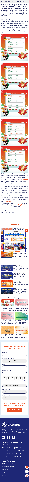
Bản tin (13, 1)
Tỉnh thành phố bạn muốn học (11, 383)
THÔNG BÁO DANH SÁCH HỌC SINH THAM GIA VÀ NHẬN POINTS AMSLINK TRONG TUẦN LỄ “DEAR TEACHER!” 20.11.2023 (21, 308)
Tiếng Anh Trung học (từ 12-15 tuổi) (13, 451)
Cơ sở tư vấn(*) (6, 395)
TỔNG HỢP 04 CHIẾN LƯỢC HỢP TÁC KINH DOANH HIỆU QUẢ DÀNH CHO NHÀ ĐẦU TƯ (20, 276)
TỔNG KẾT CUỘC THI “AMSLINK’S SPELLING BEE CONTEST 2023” (21, 336)
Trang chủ (3, 1)
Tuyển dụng (6, 472)
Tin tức (9, 1)
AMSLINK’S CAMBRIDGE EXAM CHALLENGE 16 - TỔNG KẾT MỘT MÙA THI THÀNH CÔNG (20, 255)
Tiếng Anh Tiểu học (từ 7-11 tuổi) (12, 448)
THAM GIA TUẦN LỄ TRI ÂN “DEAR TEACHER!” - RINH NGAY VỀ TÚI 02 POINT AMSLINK (7, 322)
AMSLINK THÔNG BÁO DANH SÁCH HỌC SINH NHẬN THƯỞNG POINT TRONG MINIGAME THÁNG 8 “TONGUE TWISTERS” (7, 336)
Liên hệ (4, 475)
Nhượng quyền (6, 469)
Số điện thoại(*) (6, 370)
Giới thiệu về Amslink (8, 464)
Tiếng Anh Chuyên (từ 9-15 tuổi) (11, 453)
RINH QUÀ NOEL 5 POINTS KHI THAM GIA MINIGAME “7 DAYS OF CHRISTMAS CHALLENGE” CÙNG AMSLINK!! (7, 308)
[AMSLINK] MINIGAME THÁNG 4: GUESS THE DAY (20, 283)
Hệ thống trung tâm (8, 466)
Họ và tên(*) (5, 352)
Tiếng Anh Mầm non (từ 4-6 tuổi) (12, 445)
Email (3, 364)
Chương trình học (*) (8, 358)
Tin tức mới (20, 1)
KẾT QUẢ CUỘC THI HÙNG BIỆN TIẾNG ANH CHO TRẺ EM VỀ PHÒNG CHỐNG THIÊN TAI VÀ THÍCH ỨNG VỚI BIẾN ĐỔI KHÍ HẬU (21, 322)
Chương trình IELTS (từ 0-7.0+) (11, 456)
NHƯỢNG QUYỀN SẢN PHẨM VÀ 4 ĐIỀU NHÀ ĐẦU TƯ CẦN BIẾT (20, 268)
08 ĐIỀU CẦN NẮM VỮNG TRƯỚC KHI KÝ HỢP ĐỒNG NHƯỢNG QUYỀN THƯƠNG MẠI (20, 291)
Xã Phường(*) (6, 389)
